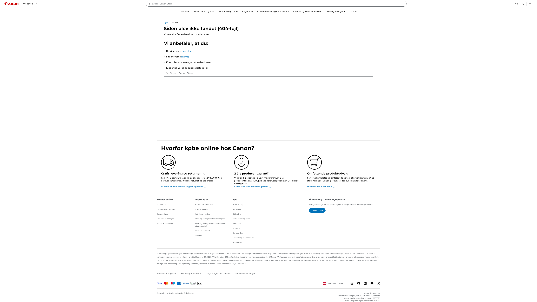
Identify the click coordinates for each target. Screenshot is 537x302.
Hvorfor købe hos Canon (319, 186)
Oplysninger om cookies (218, 273)
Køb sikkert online (202, 214)
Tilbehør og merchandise (243, 238)
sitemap (185, 57)
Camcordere (238, 233)
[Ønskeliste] (523, 4)
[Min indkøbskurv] (530, 4)
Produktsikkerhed (202, 231)
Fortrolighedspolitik (191, 273)
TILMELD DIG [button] (317, 210)
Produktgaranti (201, 209)
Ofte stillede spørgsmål (166, 219)
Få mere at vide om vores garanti (251, 186)
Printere (236, 228)
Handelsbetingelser (167, 273)
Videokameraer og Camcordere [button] (273, 11)
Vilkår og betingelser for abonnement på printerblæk (210, 224)
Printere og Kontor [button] (228, 11)
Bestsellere (237, 242)
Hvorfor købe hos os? (204, 204)
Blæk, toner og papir (241, 219)
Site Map (198, 235)
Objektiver (237, 214)
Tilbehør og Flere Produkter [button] (307, 11)
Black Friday (238, 204)
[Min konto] (516, 4)
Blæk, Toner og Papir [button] (204, 11)
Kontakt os (161, 204)
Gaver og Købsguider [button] (335, 11)
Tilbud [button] (353, 11)
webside (187, 51)
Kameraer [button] (185, 11)
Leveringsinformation (166, 209)
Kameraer (237, 209)
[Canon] (11, 4)
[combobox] (276, 4)
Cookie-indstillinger (245, 273)
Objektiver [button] (247, 11)
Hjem (166, 23)
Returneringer (163, 214)
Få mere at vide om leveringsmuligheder (182, 186)
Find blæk (237, 223)
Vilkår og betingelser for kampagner (210, 219)
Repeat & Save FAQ (165, 223)
